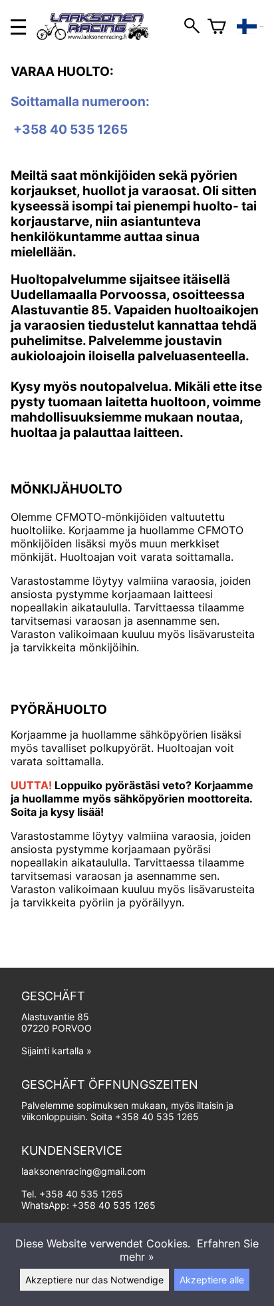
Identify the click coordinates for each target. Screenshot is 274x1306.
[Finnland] (250, 27)
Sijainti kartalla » (56, 1050)
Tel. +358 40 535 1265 (72, 1193)
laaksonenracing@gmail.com (83, 1171)
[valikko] (18, 27)
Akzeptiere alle (212, 1279)
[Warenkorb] (216, 27)
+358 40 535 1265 (157, 1116)
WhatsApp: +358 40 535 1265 (88, 1205)
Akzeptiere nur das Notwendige (94, 1279)
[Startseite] (98, 36)
